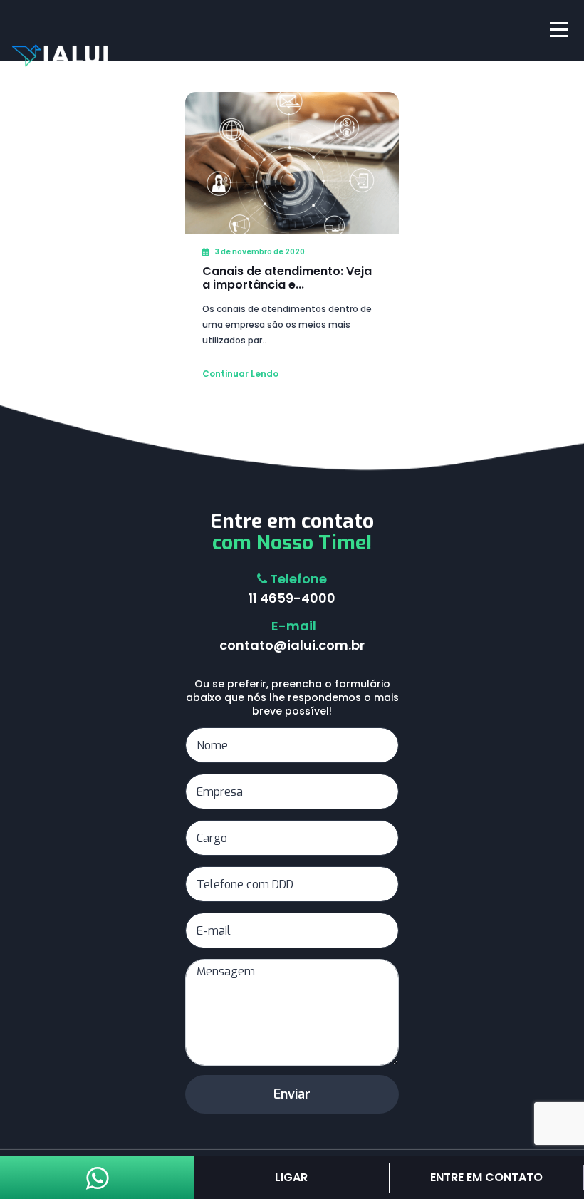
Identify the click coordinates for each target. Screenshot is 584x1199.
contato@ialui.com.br (292, 645)
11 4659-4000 (292, 598)
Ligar (291, 1177)
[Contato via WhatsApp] (97, 1183)
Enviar (292, 1094)
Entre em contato (486, 1177)
